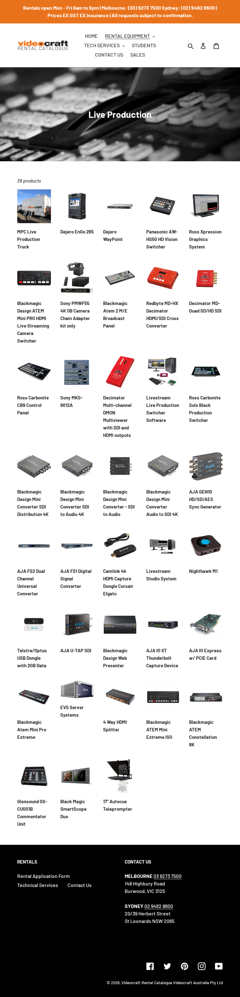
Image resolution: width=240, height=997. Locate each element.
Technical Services (37, 885)
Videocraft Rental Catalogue (147, 982)
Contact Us (80, 885)
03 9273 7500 (167, 876)
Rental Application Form (43, 876)
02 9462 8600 (158, 906)
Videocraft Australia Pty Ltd (198, 982)
